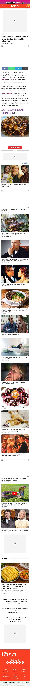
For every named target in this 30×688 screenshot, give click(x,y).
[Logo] (15, 6)
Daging (15, 79)
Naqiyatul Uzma (12, 621)
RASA (2, 33)
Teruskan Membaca (15, 147)
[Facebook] (7, 662)
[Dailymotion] (23, 662)
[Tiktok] (16, 662)
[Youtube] (19, 662)
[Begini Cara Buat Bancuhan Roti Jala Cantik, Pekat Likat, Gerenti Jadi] (15, 573)
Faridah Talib (6, 43)
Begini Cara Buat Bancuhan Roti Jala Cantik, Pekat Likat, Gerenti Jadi (13, 585)
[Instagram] (10, 662)
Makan (7, 33)
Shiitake (4, 79)
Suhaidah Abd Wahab (6, 588)
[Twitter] (13, 662)
